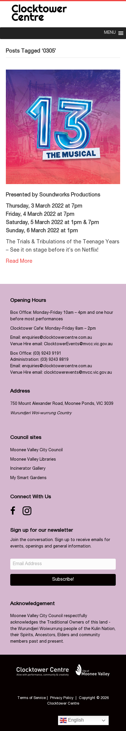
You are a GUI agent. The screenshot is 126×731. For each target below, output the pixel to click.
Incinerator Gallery (27, 469)
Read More (19, 261)
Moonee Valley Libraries (33, 460)
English (75, 719)
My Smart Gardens (28, 478)
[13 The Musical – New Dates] (63, 127)
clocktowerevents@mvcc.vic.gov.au (78, 373)
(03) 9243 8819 (54, 360)
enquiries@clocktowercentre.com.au (57, 338)
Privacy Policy (61, 698)
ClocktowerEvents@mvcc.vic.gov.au (78, 344)
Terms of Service (31, 698)
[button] (63, 579)
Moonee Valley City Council (36, 450)
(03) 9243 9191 (47, 354)
